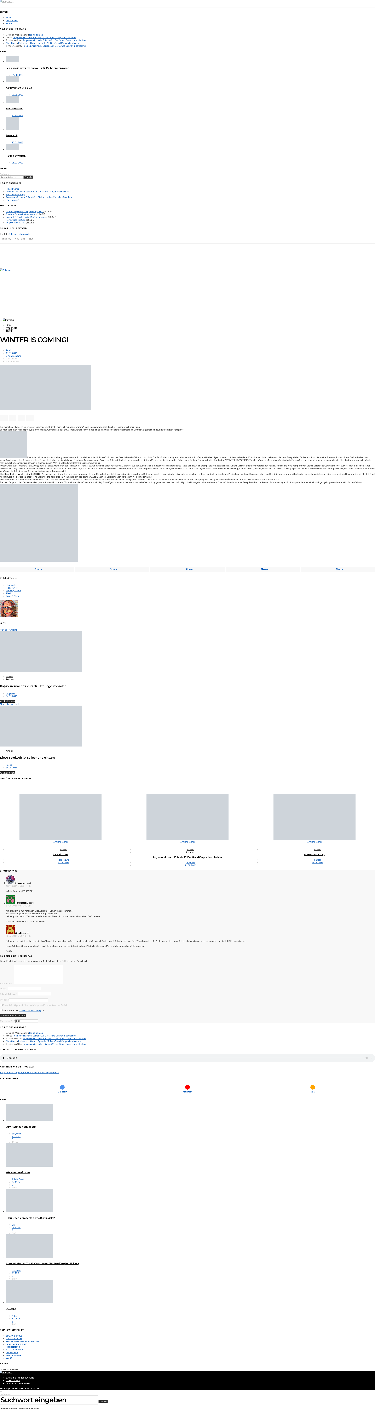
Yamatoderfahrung (15, 194)
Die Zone (11, 1309)
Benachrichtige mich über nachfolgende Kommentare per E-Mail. (35, 1005)
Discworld (11, 584)
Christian (10, 43)
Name (4, 988)
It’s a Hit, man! (36, 34)
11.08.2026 (190, 865)
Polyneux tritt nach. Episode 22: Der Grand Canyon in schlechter (44, 37)
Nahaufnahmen (14, 1350)
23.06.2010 (17, 94)
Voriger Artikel (8, 629)
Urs (13, 1224)
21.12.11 (16, 1273)
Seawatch (11, 135)
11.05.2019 (11, 353)
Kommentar (6, 983)
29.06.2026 (317, 862)
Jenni (8, 350)
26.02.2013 (17, 162)
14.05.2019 (11, 767)
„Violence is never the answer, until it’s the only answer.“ (37, 68)
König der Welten (15, 156)
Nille (14, 1315)
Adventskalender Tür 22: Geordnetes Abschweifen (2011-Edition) (42, 1263)
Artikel (9, 329)
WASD (9, 1358)
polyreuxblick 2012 (15, 222)
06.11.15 (16, 1227)
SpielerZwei (63, 859)
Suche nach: (6, 174)
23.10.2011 (17, 115)
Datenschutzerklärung (30, 1010)
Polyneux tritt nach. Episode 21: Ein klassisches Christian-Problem (39, 197)
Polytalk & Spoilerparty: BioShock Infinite (27, 217)
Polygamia (12, 1352)
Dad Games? (12, 199)
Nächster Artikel (9, 704)
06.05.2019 (11, 696)
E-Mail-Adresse (8, 994)
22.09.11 (16, 1136)
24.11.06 (16, 1182)
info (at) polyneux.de (19, 234)
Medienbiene (13, 1347)
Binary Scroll (14, 1336)
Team (9, 23)
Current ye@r (7, 1021)
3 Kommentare (13, 355)
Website (4, 999)
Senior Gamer (14, 1355)
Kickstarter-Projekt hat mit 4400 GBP (23, 473)
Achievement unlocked (19, 88)
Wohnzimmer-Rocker (18, 1172)
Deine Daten (13, 1380)
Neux (8, 18)
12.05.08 (16, 1318)
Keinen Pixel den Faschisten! (22, 1341)
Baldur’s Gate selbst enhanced (21, 214)
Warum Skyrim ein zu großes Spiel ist (24, 211)
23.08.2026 (63, 862)
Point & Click (12, 596)
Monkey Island (13, 590)
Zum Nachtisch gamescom (21, 1127)
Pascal (9, 764)
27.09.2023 (17, 142)
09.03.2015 (17, 74)
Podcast (10, 679)
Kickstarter (11, 587)
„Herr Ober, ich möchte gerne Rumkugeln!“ (30, 1218)
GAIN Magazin (14, 1338)
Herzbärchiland (14, 108)
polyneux (10, 693)
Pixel (8, 593)
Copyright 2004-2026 (18, 1383)
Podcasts (12, 20)
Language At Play (16, 1344)
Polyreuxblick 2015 (16, 219)
